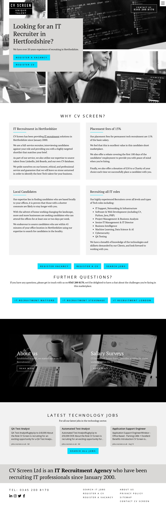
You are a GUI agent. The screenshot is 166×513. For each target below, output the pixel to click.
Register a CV (93, 493)
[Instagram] (15, 496)
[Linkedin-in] (10, 496)
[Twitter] (19, 496)
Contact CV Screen (135, 501)
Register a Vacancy (98, 497)
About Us (127, 489)
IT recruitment (51, 136)
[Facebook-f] (24, 496)
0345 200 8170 (76, 282)
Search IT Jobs (94, 489)
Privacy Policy (131, 493)
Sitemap (126, 497)
